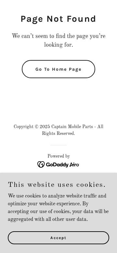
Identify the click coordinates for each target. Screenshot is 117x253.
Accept (58, 237)
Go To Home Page (58, 69)
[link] (58, 164)
